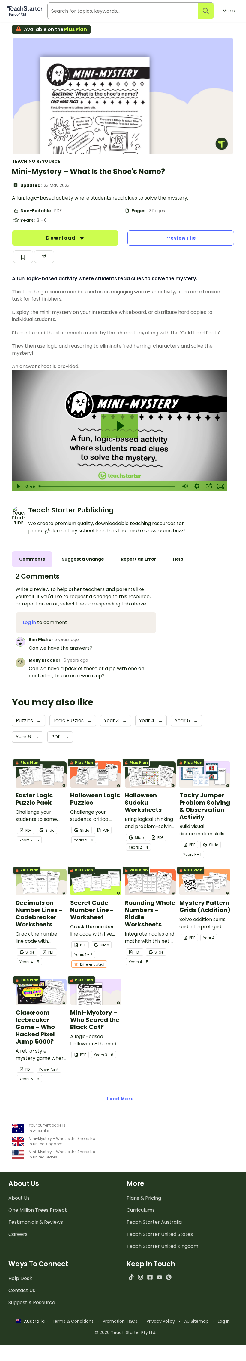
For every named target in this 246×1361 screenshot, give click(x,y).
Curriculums (141, 1210)
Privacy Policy (161, 1321)
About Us (19, 1198)
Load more (120, 1099)
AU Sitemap (196, 1321)
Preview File (180, 238)
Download (61, 237)
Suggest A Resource (31, 1302)
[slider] (108, 486)
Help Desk (20, 1278)
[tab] (32, 559)
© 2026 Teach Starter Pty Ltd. (125, 1332)
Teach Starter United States (160, 1234)
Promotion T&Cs (120, 1321)
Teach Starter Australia (154, 1222)
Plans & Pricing (144, 1198)
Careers (18, 1234)
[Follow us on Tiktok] (131, 1277)
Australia (33, 1321)
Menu (228, 10)
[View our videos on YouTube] (159, 1277)
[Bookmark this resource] (23, 256)
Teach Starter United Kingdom (162, 1246)
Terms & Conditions (73, 1321)
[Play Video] (18, 486)
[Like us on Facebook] (149, 1277)
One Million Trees (37, 1210)
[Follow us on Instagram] (140, 1277)
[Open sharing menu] (209, 486)
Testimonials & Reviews (35, 1222)
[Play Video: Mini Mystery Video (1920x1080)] (119, 426)
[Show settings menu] (197, 486)
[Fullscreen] (221, 486)
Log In (224, 1321)
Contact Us (21, 1290)
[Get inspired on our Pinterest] (168, 1277)
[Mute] (185, 486)
